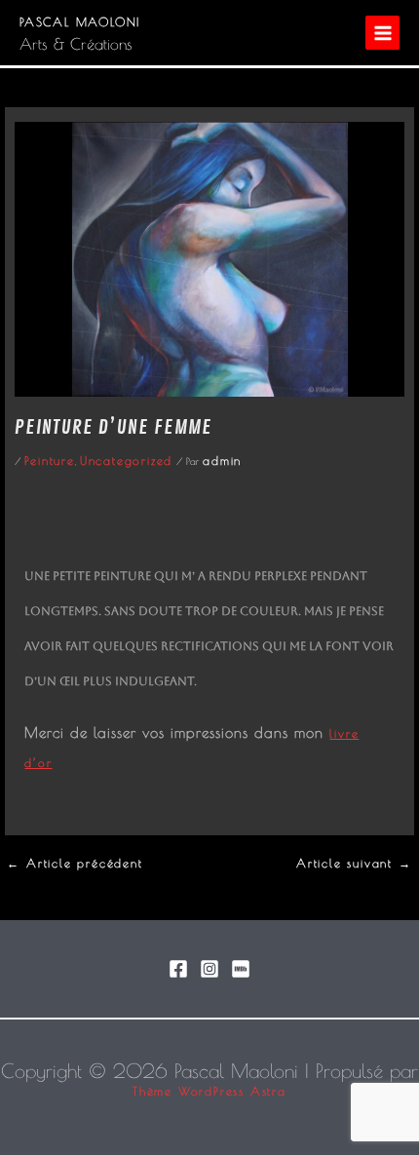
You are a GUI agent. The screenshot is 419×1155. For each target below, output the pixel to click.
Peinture (49, 460)
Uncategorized (126, 460)
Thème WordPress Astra (209, 1090)
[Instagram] (209, 969)
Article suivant (354, 862)
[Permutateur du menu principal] (382, 33)
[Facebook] (178, 969)
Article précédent (74, 862)
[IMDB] (240, 969)
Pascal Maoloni (79, 21)
